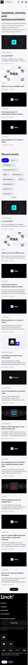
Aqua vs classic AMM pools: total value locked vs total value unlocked (13, 537)
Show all (14, 197)
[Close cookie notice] (26, 653)
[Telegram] (10, 644)
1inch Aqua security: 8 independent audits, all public (12, 113)
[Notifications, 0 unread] (22, 2)
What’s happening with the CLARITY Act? (11, 501)
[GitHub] (4, 644)
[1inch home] (2, 2)
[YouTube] (4, 637)
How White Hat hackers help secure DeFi (11, 356)
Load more (14, 589)
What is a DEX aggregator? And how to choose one (12, 428)
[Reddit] (10, 650)
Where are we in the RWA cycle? (12, 86)
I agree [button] (4, 662)
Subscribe (14, 623)
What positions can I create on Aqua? (12, 141)
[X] (17, 650)
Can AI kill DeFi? (7, 56)
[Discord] (24, 650)
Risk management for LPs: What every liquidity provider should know (13, 464)
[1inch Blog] (4, 650)
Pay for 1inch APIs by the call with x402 (13, 392)
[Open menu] (25, 2)
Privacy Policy (5, 658)
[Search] (18, 2)
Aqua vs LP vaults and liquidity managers (12, 574)
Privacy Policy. (4, 630)
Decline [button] (10, 662)
